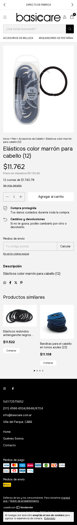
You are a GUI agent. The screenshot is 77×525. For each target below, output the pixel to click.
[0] (72, 17)
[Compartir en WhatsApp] (5, 283)
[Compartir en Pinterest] (21, 283)
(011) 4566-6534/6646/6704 (23, 408)
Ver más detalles (12, 185)
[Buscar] (70, 29)
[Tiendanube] (18, 508)
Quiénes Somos (13, 438)
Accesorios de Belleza (18, 38)
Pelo (14, 138)
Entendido (49, 518)
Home (7, 432)
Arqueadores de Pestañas (56, 38)
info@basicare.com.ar (17, 415)
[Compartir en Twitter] (16, 283)
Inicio (6, 138)
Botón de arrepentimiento (24, 501)
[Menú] (5, 17)
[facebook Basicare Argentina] (12, 388)
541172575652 (13, 401)
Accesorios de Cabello (31, 138)
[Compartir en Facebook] (11, 283)
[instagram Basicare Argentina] (4, 388)
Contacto (9, 445)
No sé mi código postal (16, 253)
